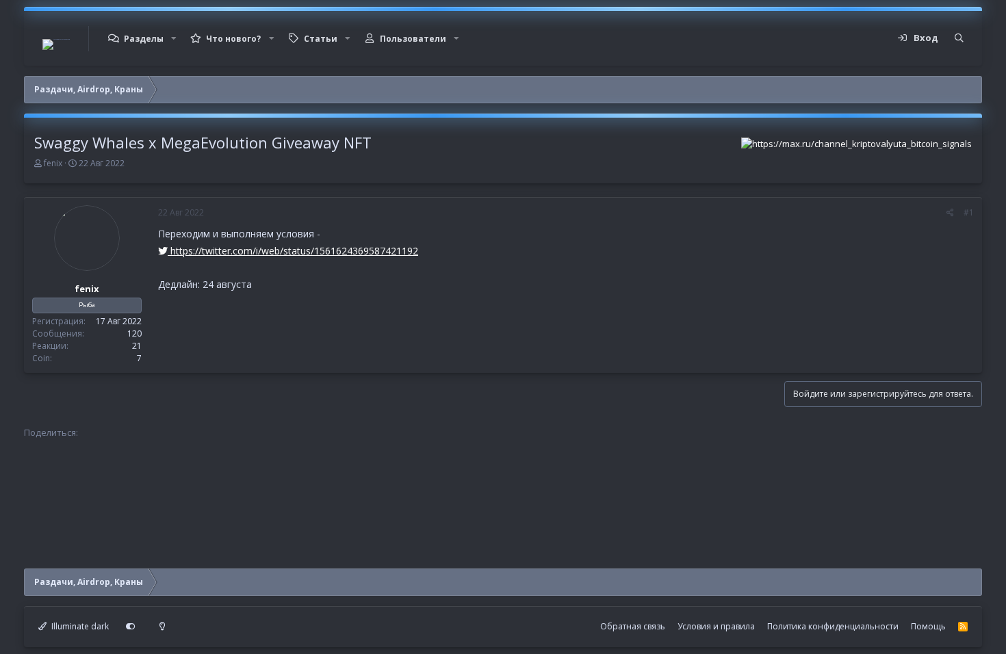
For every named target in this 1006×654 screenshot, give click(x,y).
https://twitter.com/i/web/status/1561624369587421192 (293, 250)
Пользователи (413, 38)
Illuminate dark (79, 626)
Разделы (144, 38)
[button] (173, 38)
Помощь (928, 626)
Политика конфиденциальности (833, 626)
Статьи (320, 38)
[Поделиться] (950, 213)
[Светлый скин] (162, 626)
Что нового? (233, 38)
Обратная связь (632, 626)
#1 (969, 212)
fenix (53, 163)
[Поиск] (959, 38)
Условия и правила (716, 626)
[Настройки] (130, 626)
